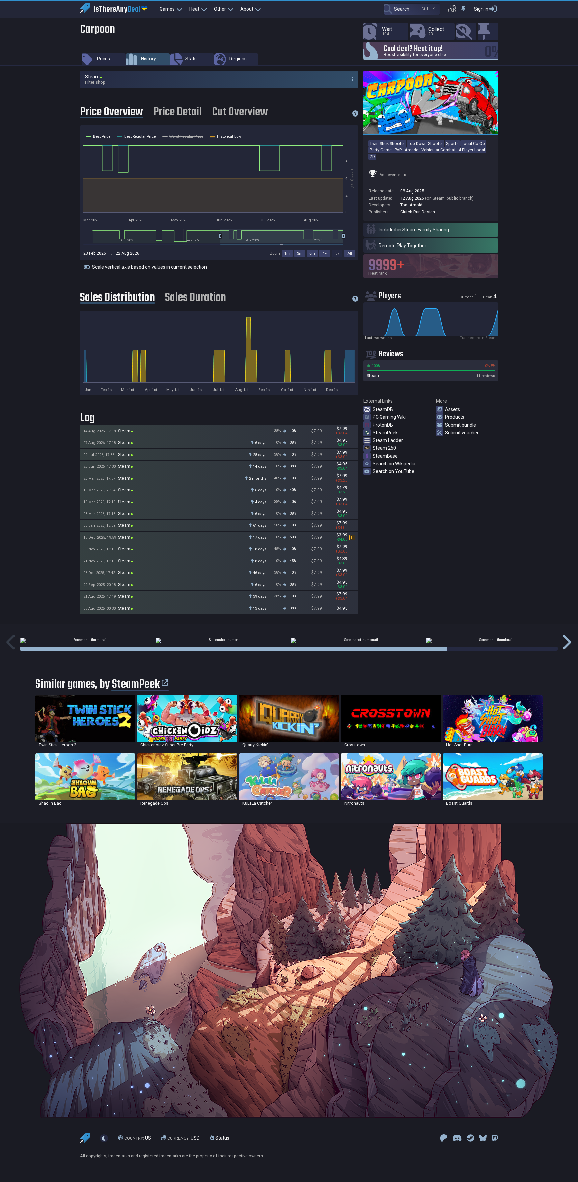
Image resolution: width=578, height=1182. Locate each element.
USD (183, 1138)
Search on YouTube (393, 471)
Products (454, 417)
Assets (452, 409)
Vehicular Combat (438, 149)
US (137, 1138)
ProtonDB (383, 425)
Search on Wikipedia (394, 463)
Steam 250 (384, 448)
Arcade (411, 149)
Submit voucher (462, 432)
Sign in (481, 9)
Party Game (381, 149)
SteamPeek (385, 432)
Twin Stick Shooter (387, 143)
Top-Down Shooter (425, 143)
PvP (398, 149)
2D (372, 156)
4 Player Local (472, 149)
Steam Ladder (388, 440)
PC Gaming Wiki (389, 417)
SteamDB (383, 409)
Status (221, 1138)
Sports (452, 143)
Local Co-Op (473, 143)
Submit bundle (460, 425)
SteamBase (385, 456)
